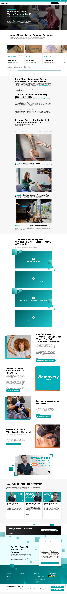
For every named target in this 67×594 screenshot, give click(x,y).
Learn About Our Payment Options (13, 390)
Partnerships (8, 576)
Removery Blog (8, 573)
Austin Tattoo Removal (38, 582)
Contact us (22, 573)
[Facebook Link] (48, 574)
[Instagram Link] (50, 574)
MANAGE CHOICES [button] (57, 586)
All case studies (36, 573)
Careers (21, 571)
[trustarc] (64, 593)
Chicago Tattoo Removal (38, 581)
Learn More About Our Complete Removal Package (45, 360)
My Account (62, 3)
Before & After (25, 3)
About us (35, 571)
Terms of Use (50, 559)
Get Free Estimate (55, 3)
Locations (40, 3)
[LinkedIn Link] (56, 574)
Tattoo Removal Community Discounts (11, 579)
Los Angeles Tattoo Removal (39, 576)
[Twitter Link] (52, 574)
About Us (45, 3)
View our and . (46, 559)
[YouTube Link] (54, 574)
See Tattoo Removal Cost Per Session (43, 416)
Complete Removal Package (43, 85)
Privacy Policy (45, 559)
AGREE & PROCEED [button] (57, 589)
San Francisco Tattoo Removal (39, 579)
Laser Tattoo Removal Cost (33, 3)
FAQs (7, 571)
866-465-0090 (56, 0)
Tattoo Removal (18, 3)
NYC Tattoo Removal (37, 578)
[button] (65, 585)
